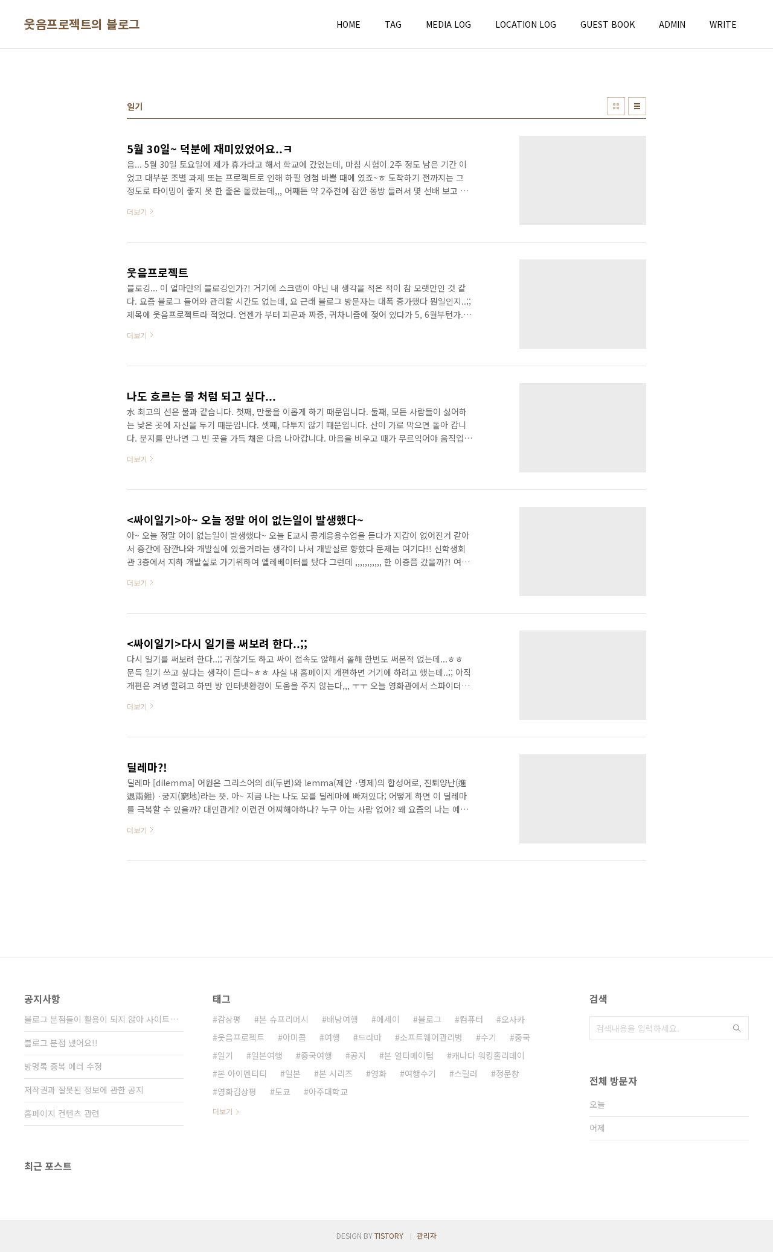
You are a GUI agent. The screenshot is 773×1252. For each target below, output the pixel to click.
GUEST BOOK (607, 24)
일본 (293, 1073)
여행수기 (420, 1073)
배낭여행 (342, 1019)
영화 (378, 1073)
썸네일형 (616, 106)
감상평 (229, 1019)
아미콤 (294, 1037)
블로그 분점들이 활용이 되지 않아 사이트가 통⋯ (104, 1019)
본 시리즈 (336, 1073)
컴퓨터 (471, 1019)
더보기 (223, 1111)
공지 (358, 1055)
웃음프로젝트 (241, 1037)
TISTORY (388, 1235)
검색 (736, 1028)
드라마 (370, 1037)
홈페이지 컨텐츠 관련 (62, 1113)
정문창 (507, 1073)
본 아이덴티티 (242, 1073)
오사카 (513, 1019)
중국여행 (316, 1055)
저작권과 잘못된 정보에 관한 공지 (84, 1090)
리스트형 (637, 106)
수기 (488, 1037)
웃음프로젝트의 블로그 (82, 24)
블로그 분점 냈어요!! (61, 1043)
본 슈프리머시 (284, 1019)
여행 (332, 1037)
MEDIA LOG (448, 24)
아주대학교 (328, 1091)
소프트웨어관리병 (431, 1037)
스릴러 (466, 1073)
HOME (348, 24)
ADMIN (672, 24)
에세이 (388, 1019)
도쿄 (282, 1091)
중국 (522, 1037)
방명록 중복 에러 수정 (63, 1066)
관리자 (427, 1235)
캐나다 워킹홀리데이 (488, 1055)
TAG (393, 24)
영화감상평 (237, 1091)
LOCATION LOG (525, 24)
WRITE (723, 24)
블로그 (429, 1019)
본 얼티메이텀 (409, 1055)
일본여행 (267, 1055)
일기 (225, 1055)
